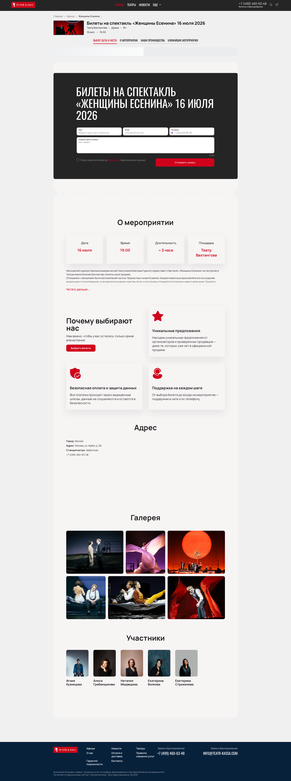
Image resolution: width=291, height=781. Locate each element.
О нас (90, 753)
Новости (144, 5)
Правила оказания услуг (145, 754)
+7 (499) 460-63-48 (253, 3)
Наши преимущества (153, 40)
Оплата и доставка (116, 754)
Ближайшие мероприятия (183, 40)
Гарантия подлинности (95, 762)
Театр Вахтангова (97, 27)
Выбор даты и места (105, 40)
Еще (155, 5)
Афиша (119, 5)
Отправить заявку (185, 162)
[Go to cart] (277, 5)
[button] (172, 132)
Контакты (116, 761)
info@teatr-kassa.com (220, 753)
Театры (131, 5)
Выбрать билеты (81, 348)
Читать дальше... (78, 289)
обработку (114, 160)
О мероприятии (129, 40)
